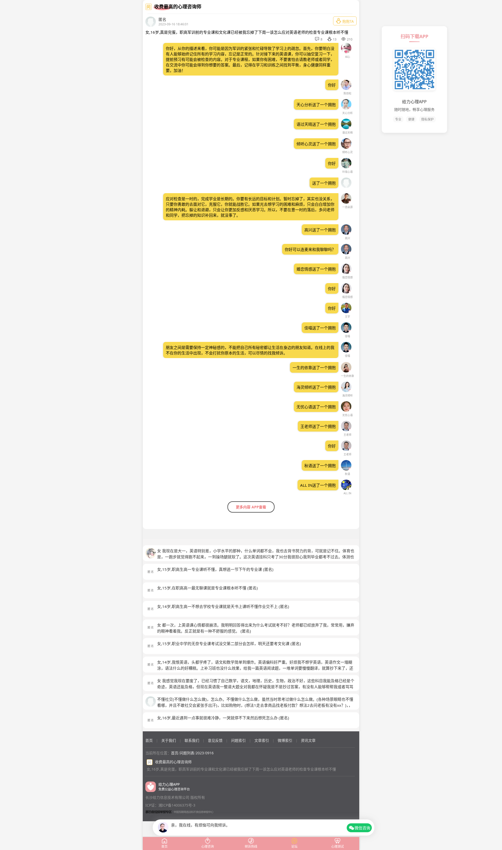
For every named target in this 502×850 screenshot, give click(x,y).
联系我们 (192, 740)
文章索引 (261, 740)
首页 (149, 740)
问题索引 (238, 740)
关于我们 (168, 740)
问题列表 (187, 752)
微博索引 (285, 740)
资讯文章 (308, 740)
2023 (200, 752)
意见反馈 (215, 740)
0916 (209, 752)
